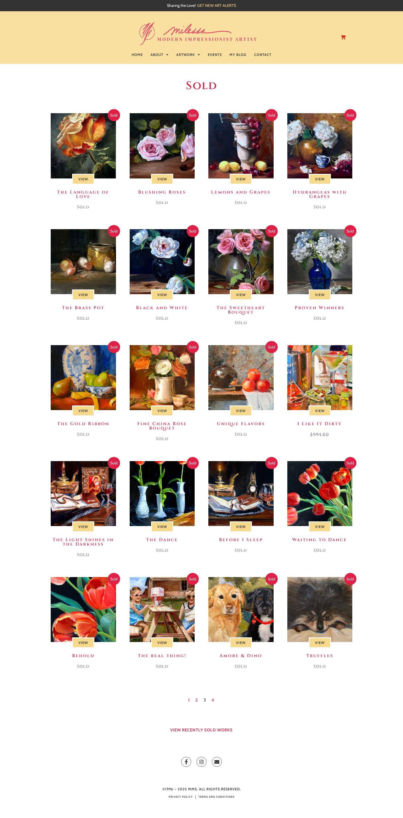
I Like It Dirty (319, 424)
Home (137, 55)
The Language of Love (83, 194)
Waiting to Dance (319, 540)
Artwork (185, 55)
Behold (83, 656)
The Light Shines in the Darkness (83, 542)
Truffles (319, 656)
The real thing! (162, 656)
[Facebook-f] (186, 762)
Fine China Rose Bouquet (162, 426)
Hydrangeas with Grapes (320, 194)
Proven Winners (320, 308)
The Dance (162, 540)
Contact (262, 55)
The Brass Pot (83, 308)
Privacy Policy (181, 796)
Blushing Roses (162, 192)
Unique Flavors (241, 424)
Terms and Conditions (216, 796)
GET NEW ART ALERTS (216, 5)
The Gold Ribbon (83, 424)
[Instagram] (201, 762)
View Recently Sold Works (201, 730)
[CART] (343, 37)
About (157, 55)
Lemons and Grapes (241, 192)
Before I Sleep (241, 540)
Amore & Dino (241, 656)
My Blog (237, 55)
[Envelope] (217, 762)
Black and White (162, 308)
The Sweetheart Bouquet (241, 310)
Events (215, 55)
